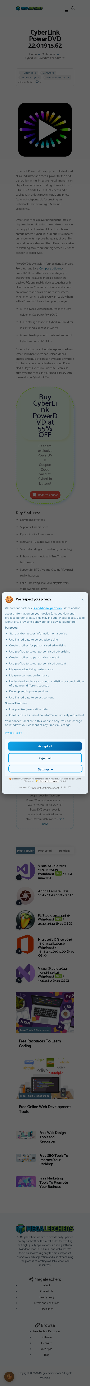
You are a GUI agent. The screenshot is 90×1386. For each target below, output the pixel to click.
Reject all (45, 758)
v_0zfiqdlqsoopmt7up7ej (45, 787)
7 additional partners (48, 608)
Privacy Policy (13, 732)
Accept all (45, 746)
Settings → (45, 769)
